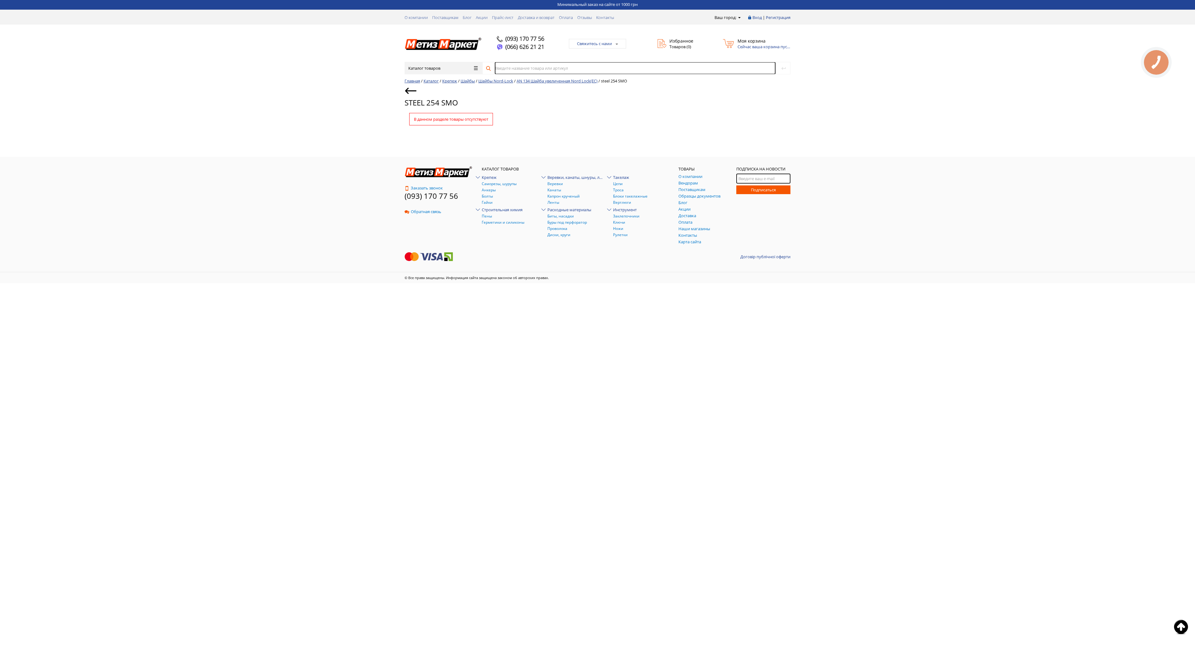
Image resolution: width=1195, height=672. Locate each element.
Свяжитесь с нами (594, 43)
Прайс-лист (502, 17)
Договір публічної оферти (765, 256)
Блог (467, 17)
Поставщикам (445, 17)
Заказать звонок (427, 188)
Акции (482, 17)
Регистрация (778, 17)
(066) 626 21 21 (524, 46)
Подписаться (763, 190)
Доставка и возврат (536, 17)
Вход (757, 17)
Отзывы (584, 17)
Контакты (605, 17)
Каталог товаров (424, 68)
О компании (416, 17)
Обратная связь (426, 211)
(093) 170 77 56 (524, 38)
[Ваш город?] (739, 17)
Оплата (566, 17)
